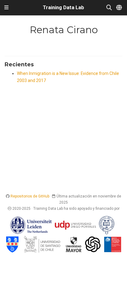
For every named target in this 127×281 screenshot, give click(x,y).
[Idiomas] (119, 7)
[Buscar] (109, 7)
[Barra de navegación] (6, 7)
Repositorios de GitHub (29, 196)
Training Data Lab (63, 7)
